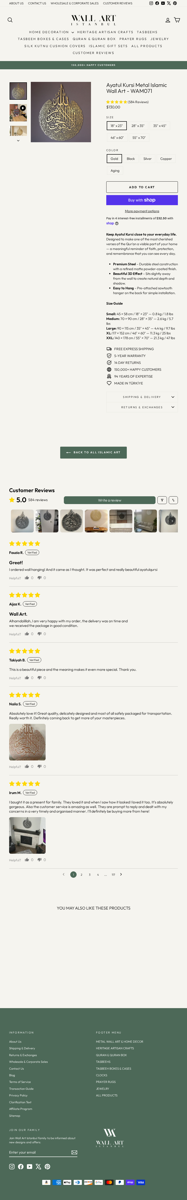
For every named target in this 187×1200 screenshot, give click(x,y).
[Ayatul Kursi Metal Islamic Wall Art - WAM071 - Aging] (41, 981)
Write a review (109, 500)
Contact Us (16, 1068)
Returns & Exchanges (23, 1055)
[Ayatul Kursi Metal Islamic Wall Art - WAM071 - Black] (22, 981)
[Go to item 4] (96, 521)
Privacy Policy (18, 1095)
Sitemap (14, 1115)
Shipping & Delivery (142, 397)
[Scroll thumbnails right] (172, 521)
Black (131, 158)
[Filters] (162, 500)
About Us (15, 1041)
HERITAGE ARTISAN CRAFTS (105, 32)
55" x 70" (139, 137)
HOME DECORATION (49, 32)
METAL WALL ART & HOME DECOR (119, 1041)
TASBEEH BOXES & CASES (43, 39)
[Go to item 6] (145, 521)
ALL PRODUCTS (147, 46)
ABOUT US (16, 3)
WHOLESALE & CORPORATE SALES (75, 3)
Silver (147, 158)
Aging (115, 170)
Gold (114, 158)
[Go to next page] (122, 874)
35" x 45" (159, 125)
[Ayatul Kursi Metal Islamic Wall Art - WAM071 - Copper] (34, 981)
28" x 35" (138, 125)
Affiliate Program (20, 1109)
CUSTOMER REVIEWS (117, 3)
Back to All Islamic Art (97, 452)
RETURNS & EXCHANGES (142, 407)
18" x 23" (117, 125)
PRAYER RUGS (133, 39)
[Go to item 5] (120, 521)
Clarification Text (20, 1102)
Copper (166, 158)
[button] (117, 102)
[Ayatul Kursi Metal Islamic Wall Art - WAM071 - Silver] (28, 981)
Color (112, 150)
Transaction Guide (21, 1088)
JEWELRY (160, 39)
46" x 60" (117, 137)
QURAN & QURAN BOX (94, 39)
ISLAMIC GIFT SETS (108, 46)
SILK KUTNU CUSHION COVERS (55, 46)
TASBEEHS (147, 32)
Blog (12, 1075)
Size (110, 117)
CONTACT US (37, 3)
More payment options (142, 211)
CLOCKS (101, 1075)
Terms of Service (20, 1082)
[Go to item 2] (47, 521)
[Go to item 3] (71, 521)
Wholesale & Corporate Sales (28, 1061)
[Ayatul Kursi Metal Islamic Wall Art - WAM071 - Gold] (16, 981)
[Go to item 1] (22, 521)
